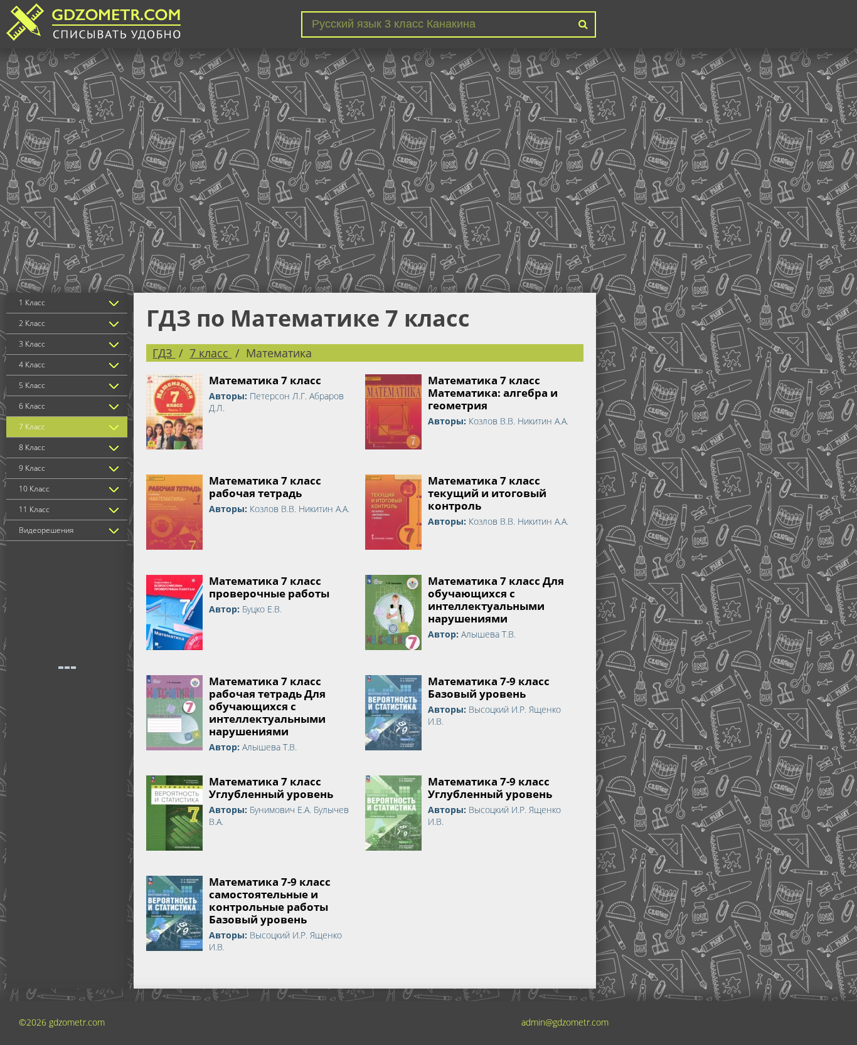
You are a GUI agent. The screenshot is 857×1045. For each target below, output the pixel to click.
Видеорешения (46, 530)
